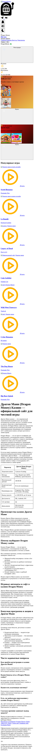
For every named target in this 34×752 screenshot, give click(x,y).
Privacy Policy (25, 721)
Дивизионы (21, 40)
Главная (3, 40)
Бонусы (14, 40)
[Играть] (17, 123)
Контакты (4, 721)
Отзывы (18, 721)
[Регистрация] (17, 62)
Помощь (9, 40)
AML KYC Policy (6, 723)
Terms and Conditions (19, 723)
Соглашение (11, 721)
